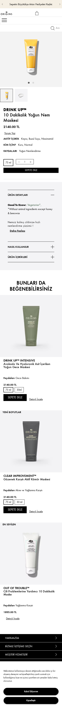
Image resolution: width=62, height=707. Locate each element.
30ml (19, 389)
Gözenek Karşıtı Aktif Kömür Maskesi (26, 479)
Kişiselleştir (31, 700)
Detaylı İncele (36, 399)
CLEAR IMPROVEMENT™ (19, 476)
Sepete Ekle (31, 170)
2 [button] (33, 83)
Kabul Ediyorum (31, 691)
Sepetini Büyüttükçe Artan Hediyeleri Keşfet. (31, 4)
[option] (31, 56)
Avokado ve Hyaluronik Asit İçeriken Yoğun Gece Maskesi (26, 365)
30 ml (19, 502)
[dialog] (37, 13)
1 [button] (29, 83)
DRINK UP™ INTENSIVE (19, 360)
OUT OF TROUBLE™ (16, 588)
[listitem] (31, 348)
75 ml (8, 162)
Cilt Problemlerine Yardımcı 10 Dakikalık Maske (29, 593)
